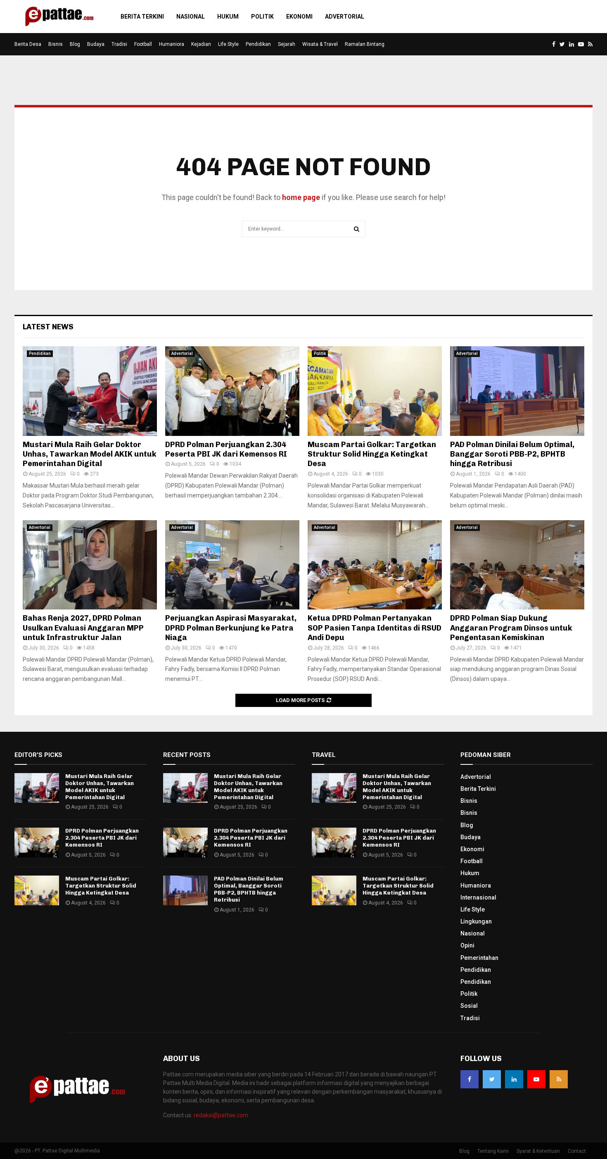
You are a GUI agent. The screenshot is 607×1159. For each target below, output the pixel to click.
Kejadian (201, 44)
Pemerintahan (479, 957)
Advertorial (344, 16)
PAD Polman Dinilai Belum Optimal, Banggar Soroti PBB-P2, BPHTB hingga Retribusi (512, 454)
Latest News (48, 326)
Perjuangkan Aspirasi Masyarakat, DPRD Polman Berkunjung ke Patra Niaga (230, 628)
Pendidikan (258, 44)
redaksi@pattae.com (221, 1115)
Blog (75, 44)
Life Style (228, 44)
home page (301, 197)
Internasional (478, 897)
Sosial (469, 1005)
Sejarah (286, 44)
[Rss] (559, 1079)
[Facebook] (469, 1079)
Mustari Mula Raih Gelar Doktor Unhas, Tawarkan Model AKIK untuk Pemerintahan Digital (89, 454)
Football (143, 44)
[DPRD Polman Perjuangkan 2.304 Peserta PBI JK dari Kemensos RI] (232, 391)
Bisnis (55, 44)
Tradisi (119, 44)
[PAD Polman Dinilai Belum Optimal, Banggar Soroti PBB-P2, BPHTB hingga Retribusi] (517, 391)
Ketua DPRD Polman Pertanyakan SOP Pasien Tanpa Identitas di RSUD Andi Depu (374, 628)
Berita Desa (27, 44)
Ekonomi (299, 16)
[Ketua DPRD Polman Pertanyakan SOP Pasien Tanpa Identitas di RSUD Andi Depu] (375, 565)
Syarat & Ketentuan (538, 1151)
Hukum (228, 16)
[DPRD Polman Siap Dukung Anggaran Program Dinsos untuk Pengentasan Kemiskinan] (517, 565)
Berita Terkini (142, 16)
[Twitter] (492, 1079)
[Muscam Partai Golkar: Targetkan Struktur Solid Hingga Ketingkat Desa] (375, 391)
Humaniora (171, 44)
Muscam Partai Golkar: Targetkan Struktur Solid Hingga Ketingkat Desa (372, 454)
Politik (262, 16)
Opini (467, 945)
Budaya (95, 44)
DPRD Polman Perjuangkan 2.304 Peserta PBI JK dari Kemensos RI (226, 449)
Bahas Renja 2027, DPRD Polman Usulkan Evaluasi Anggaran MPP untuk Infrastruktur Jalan (83, 628)
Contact (577, 1151)
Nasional (190, 16)
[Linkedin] (514, 1079)
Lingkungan (476, 921)
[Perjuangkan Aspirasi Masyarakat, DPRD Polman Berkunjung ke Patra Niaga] (232, 565)
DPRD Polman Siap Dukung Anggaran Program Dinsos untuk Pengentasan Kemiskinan (511, 628)
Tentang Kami (493, 1151)
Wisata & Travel (320, 44)
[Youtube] (536, 1079)
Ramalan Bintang (364, 44)
